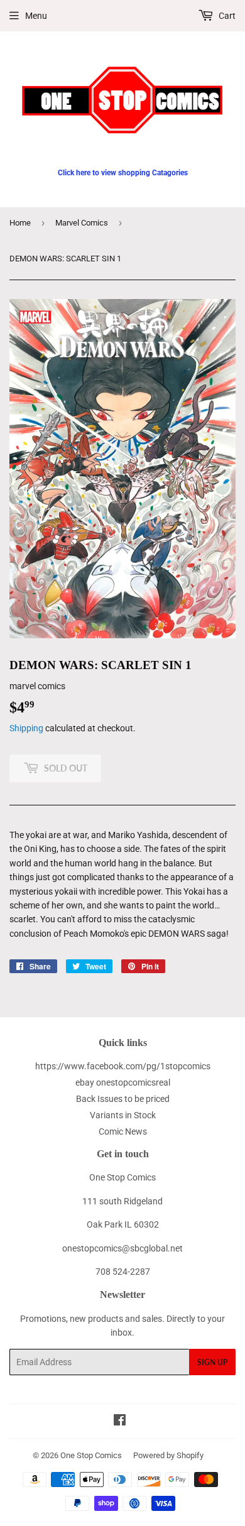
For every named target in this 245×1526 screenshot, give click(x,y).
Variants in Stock (123, 1115)
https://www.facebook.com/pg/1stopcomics (122, 1066)
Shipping (26, 728)
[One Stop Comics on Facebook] (119, 1422)
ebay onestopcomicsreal (122, 1082)
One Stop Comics (91, 1455)
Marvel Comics (81, 222)
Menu (36, 16)
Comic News (123, 1131)
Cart (226, 16)
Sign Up (212, 1362)
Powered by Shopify (168, 1455)
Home (20, 222)
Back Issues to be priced (123, 1099)
